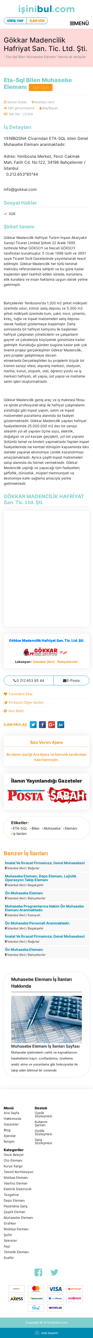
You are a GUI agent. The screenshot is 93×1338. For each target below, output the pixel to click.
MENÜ (81, 23)
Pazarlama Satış (16, 1206)
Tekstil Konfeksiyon (18, 1172)
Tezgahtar (11, 1194)
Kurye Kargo (13, 1166)
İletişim (9, 1141)
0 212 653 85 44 (30, 680)
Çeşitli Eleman (14, 1212)
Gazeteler (11, 1124)
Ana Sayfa (11, 1113)
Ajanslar (10, 1135)
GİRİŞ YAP (15, 21)
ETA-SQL (20, 828)
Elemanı (71, 828)
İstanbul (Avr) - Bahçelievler (55, 662)
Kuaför (9, 1257)
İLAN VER (37, 21)
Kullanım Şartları (41, 1123)
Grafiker (10, 1223)
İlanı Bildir (16, 711)
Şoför (8, 1234)
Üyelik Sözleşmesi (43, 1114)
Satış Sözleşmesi (43, 1141)
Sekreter (10, 1240)
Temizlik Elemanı (16, 1252)
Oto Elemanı (13, 1160)
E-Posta (73, 680)
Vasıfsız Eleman (16, 1183)
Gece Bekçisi (14, 1154)
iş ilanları (20, 833)
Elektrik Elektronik (17, 1189)
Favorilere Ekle (20, 694)
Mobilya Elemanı (16, 1229)
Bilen (35, 828)
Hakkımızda (12, 1118)
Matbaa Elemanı (16, 1177)
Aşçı (7, 1246)
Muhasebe (52, 828)
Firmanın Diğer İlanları (26, 702)
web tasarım (49, 1333)
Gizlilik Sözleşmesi (43, 1132)
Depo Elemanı (14, 1200)
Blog (7, 1130)
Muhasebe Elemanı (18, 1217)
